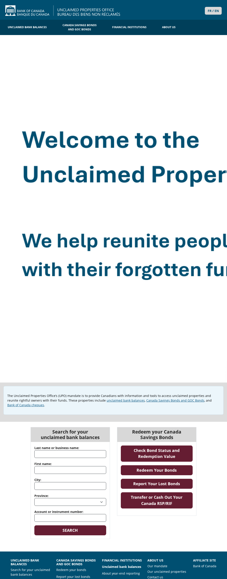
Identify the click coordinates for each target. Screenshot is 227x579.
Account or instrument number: (58, 512)
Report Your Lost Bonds (163, 483)
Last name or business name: (56, 448)
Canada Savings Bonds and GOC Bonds (175, 400)
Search (70, 530)
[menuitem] (27, 27)
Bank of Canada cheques (25, 405)
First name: (43, 464)
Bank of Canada (204, 566)
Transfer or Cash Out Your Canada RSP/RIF (162, 500)
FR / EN (213, 11)
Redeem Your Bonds (165, 470)
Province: (41, 496)
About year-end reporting (121, 573)
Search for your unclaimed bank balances (30, 572)
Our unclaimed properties (166, 571)
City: (37, 480)
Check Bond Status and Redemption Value (163, 453)
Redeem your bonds (71, 570)
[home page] (62, 10)
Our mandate (157, 566)
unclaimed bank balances (126, 400)
